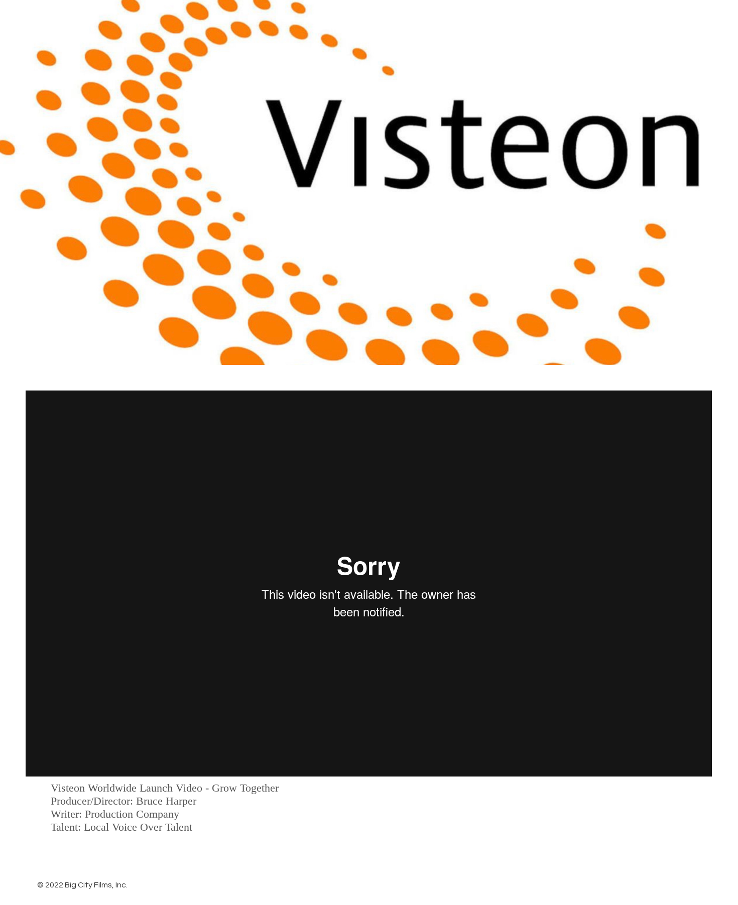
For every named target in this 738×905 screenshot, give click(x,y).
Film (568, 21)
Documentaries (500, 21)
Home (430, 21)
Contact (692, 21)
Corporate (626, 21)
